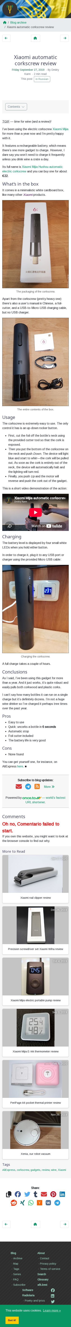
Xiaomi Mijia (60, 129)
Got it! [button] (12, 1320)
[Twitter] (53, 1302)
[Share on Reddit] (14, 1203)
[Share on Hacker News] (39, 1203)
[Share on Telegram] (57, 1203)
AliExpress (8, 1169)
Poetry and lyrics (35, 1300)
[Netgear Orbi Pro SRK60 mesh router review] (6, 38)
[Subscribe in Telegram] (28, 787)
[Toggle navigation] (63, 9)
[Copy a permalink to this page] (8, 1194)
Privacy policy (48, 1263)
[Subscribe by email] (18, 787)
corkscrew (23, 1169)
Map (15, 1263)
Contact (44, 1258)
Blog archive (18, 22)
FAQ (16, 1279)
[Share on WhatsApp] (31, 1203)
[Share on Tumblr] (35, 1194)
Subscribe (19, 1284)
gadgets (35, 1169)
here (20, 766)
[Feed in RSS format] (37, 787)
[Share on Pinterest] (53, 1194)
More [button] (47, 786)
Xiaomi (62, 1169)
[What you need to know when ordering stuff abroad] (64, 38)
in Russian (42, 79)
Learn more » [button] (52, 1310)
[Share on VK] (48, 1203)
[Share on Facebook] (18, 1194)
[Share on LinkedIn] (62, 1194)
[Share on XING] (23, 1203)
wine (53, 1169)
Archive (17, 1258)
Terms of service (50, 1268)
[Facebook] (53, 1290)
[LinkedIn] (52, 1296)
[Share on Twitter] (27, 1194)
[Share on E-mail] (44, 1194)
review (45, 1169)
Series (17, 1274)
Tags (16, 1268)
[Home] (9, 9)
